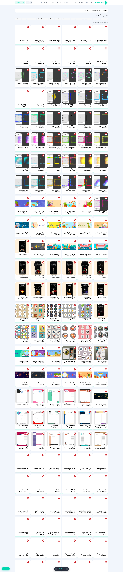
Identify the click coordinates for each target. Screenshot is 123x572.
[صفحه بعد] (56, 569)
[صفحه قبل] (67, 569)
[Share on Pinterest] (106, 6)
